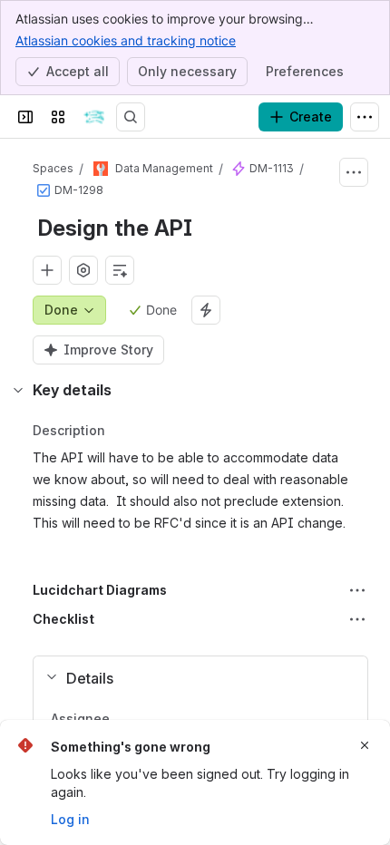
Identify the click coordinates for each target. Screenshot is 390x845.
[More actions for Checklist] (357, 619)
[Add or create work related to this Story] (47, 270)
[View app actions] (83, 270)
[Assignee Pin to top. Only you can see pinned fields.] (149, 719)
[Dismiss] (364, 745)
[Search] (130, 116)
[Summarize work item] (119, 270)
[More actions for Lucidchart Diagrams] (357, 590)
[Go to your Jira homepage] (94, 116)
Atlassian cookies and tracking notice (125, 40)
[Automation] (205, 310)
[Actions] (353, 172)
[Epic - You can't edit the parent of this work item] (238, 169)
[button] (193, 678)
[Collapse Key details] (18, 390)
